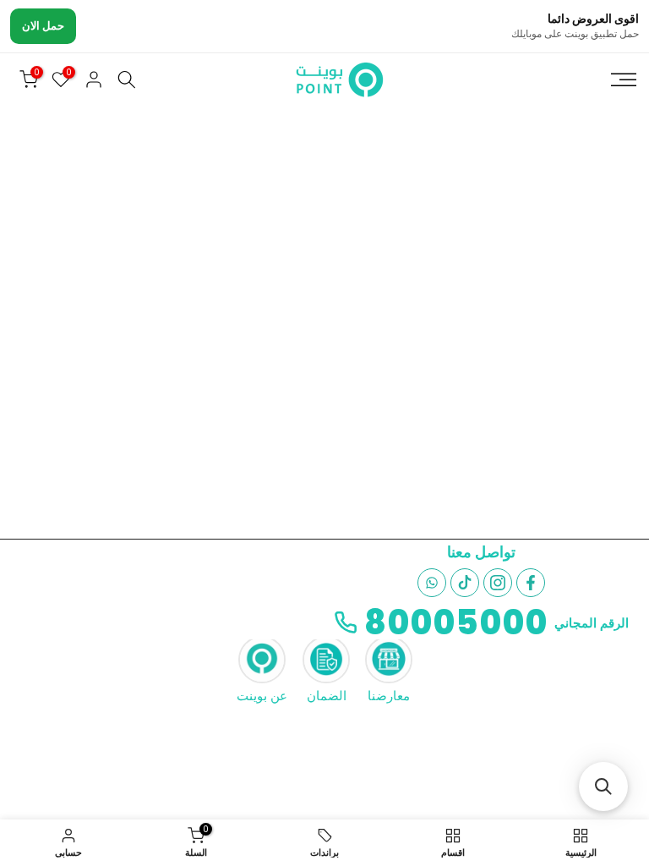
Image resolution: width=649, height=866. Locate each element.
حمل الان (43, 26)
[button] (603, 786)
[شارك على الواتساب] (431, 582)
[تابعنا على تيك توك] (464, 582)
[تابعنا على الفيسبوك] (530, 582)
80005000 (456, 622)
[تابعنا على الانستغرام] (497, 582)
